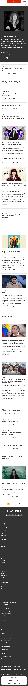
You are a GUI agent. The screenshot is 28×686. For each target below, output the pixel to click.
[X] (15, 515)
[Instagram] (9, 515)
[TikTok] (12, 515)
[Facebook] (6, 515)
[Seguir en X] (7, 58)
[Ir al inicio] (14, 1)
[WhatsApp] (21, 515)
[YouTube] (18, 515)
